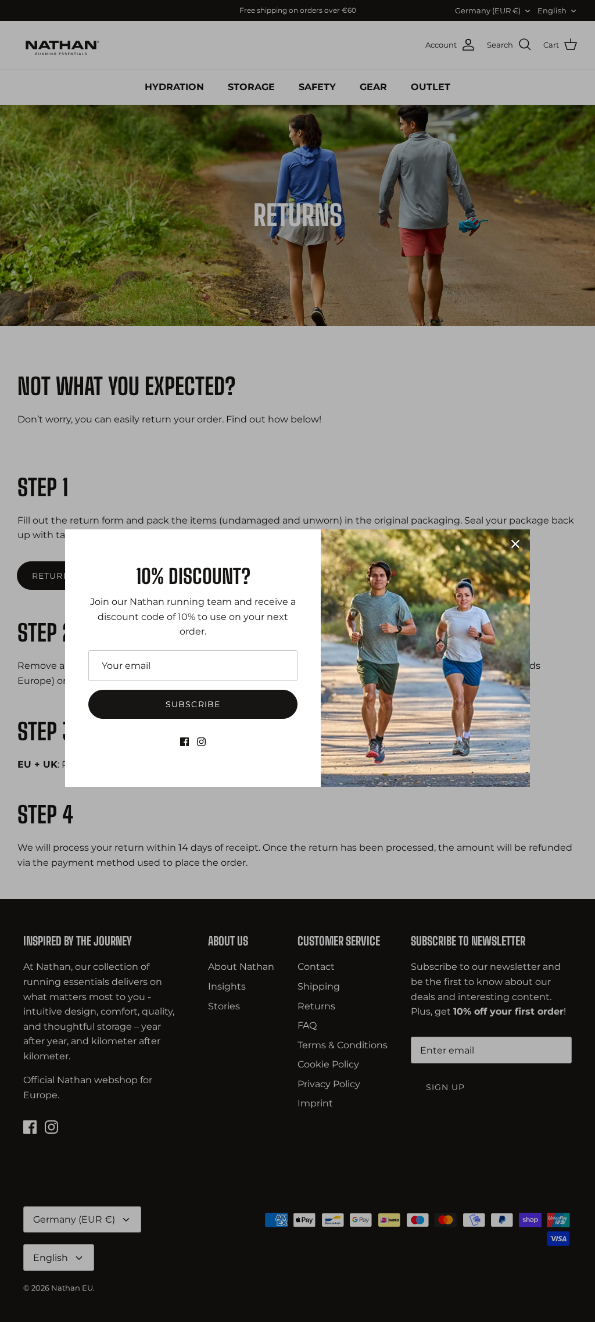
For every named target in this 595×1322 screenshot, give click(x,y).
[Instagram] (201, 741)
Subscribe (193, 704)
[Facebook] (184, 741)
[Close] (515, 544)
